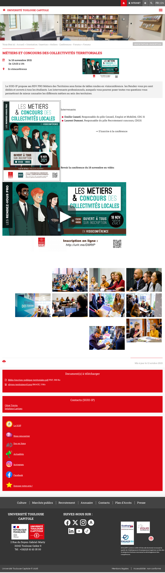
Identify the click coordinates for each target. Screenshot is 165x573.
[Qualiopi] (127, 527)
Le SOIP (17, 425)
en (162, 3)
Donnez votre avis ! (23, 485)
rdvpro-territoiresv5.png (20, 384)
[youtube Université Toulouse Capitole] (79, 530)
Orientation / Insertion (37, 44)
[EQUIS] (143, 527)
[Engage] (127, 538)
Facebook (18, 475)
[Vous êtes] (124, 3)
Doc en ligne (20, 443)
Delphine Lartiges (13, 408)
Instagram (19, 464)
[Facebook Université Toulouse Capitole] (67, 522)
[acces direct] (145, 3)
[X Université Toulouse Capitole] (75, 522)
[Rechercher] (151, 3)
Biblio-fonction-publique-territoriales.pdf (28, 379)
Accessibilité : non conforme (147, 568)
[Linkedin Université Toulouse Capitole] (71, 530)
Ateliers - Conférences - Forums (65, 44)
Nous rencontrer (22, 436)
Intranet (136, 3)
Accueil (20, 44)
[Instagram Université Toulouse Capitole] (83, 522)
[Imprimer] (4, 362)
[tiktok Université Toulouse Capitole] (87, 530)
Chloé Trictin (11, 405)
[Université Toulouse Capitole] (36, 531)
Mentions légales (120, 568)
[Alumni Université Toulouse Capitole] (91, 522)
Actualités (19, 454)
